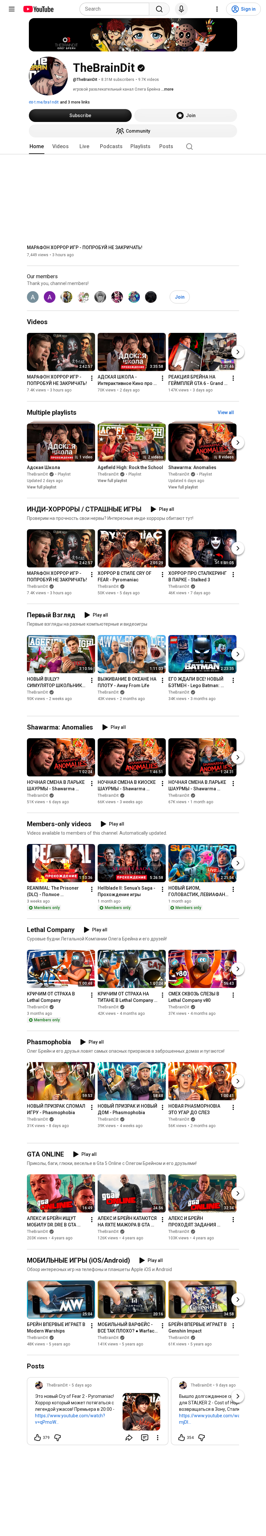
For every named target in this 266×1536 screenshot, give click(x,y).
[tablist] (133, 146)
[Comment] (144, 1437)
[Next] (237, 352)
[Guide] (12, 9)
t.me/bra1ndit (46, 102)
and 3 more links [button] (75, 102)
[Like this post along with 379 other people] (37, 1437)
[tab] (36, 146)
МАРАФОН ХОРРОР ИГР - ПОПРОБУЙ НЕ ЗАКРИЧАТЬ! (84, 247)
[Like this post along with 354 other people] (181, 1437)
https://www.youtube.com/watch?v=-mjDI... (217, 1419)
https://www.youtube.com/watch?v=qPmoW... (70, 1419)
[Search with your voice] (181, 9)
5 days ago (81, 1385)
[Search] (159, 9)
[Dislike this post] (57, 1437)
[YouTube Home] (38, 9)
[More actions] (91, 378)
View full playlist (41, 487)
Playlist (64, 474)
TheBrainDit (37, 474)
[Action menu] (157, 1437)
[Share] (129, 1437)
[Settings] (217, 9)
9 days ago (226, 1385)
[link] (97, 1413)
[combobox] (116, 9)
